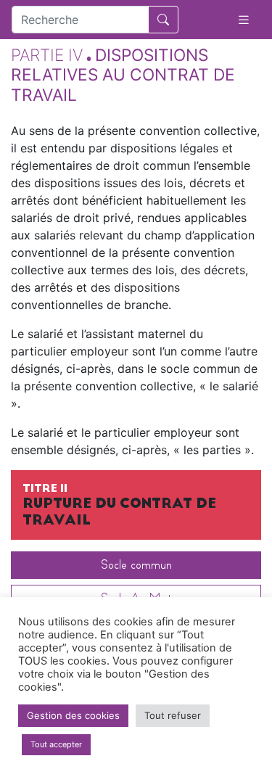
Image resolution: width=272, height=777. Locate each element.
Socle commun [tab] (136, 565)
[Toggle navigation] (243, 20)
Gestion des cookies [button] (73, 715)
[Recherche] (163, 19)
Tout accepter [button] (56, 744)
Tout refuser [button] (172, 715)
